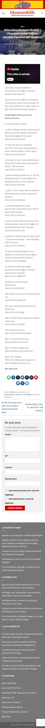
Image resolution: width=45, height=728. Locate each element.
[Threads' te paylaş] (27, 377)
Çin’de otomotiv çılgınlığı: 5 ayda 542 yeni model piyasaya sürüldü (21, 568)
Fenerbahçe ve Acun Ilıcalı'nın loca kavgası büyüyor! (21, 561)
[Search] (42, 13)
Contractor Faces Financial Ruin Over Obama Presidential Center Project (22, 610)
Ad (6, 456)
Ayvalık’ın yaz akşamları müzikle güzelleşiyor (22, 535)
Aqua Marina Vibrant (11, 702)
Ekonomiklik (9, 44)
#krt (6, 369)
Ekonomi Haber (12, 528)
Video (22, 26)
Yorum (8, 435)
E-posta (9, 467)
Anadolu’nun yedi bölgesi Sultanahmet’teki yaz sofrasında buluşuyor (21, 553)
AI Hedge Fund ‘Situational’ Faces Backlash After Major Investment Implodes (21, 594)
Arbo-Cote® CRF (9, 683)
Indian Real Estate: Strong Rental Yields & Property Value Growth (21, 659)
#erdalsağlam (11, 115)
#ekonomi (13, 369)
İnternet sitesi (11, 479)
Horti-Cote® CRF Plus (11, 688)
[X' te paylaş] (18, 377)
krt (34, 394)
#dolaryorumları (25, 115)
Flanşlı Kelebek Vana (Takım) (15, 712)
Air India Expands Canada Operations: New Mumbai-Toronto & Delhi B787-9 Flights (21, 667)
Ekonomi (19, 394)
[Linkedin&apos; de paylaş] (18, 383)
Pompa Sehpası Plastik (12, 707)
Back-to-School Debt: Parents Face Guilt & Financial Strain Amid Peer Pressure (21, 586)
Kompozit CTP (8, 697)
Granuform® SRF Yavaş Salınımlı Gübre (19, 693)
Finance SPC (10, 577)
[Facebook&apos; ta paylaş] (13, 377)
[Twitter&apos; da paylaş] (22, 377)
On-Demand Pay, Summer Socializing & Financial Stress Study (19, 602)
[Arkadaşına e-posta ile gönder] (31, 377)
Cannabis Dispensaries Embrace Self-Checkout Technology (19, 651)
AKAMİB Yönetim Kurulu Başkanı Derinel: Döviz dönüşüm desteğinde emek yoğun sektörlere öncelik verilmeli (20, 543)
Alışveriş (9, 676)
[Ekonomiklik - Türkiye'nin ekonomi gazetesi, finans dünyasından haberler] (22, 13)
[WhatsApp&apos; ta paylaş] (9, 377)
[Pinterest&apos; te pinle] (36, 377)
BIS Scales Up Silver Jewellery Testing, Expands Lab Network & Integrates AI (19, 643)
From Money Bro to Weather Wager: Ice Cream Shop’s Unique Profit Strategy (22, 618)
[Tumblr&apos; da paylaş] (22, 383)
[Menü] (3, 13)
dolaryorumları (9, 394)
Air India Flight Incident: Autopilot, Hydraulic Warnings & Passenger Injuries (22, 635)
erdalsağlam (27, 394)
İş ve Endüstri (12, 626)
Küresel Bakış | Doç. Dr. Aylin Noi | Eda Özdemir (34, 407)
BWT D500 (6, 717)
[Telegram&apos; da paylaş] (27, 383)
